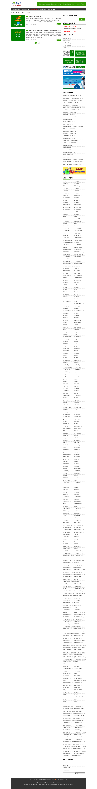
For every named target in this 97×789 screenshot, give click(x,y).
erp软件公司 (66, 421)
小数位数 (76, 438)
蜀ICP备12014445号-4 (48, 786)
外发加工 (65, 292)
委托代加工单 (66, 379)
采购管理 (76, 499)
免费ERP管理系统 (67, 600)
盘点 (75, 223)
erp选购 (76, 362)
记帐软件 (76, 548)
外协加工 (76, 292)
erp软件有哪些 (77, 369)
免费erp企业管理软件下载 (80, 657)
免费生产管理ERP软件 (68, 633)
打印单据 (65, 588)
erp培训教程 (66, 496)
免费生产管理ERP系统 (79, 631)
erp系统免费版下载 (67, 659)
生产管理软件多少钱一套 (69, 572)
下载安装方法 (66, 47)
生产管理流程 (77, 266)
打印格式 (76, 475)
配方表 (76, 216)
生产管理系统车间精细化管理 (69, 720)
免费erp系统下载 (67, 525)
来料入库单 (77, 452)
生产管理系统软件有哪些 (80, 659)
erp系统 (76, 181)
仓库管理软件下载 (78, 567)
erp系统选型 (66, 365)
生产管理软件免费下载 (68, 619)
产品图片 (76, 324)
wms (75, 343)
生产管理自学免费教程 (79, 748)
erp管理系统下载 (78, 237)
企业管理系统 (66, 579)
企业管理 (65, 694)
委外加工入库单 (67, 454)
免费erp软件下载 (78, 254)
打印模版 (65, 475)
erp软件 (65, 183)
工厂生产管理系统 (78, 678)
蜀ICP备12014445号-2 (40, 786)
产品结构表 (66, 461)
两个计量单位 (77, 433)
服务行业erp (77, 186)
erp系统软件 (66, 202)
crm (64, 376)
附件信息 (76, 435)
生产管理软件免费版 (79, 532)
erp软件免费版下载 (67, 598)
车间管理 (76, 602)
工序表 (65, 515)
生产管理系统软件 (67, 616)
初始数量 (76, 463)
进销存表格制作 (67, 734)
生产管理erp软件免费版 (68, 581)
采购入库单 (77, 449)
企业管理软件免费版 (68, 562)
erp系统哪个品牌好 (67, 367)
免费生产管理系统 (67, 614)
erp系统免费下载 (67, 558)
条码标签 (65, 334)
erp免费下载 (66, 237)
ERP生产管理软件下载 (68, 652)
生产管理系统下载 (78, 572)
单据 (64, 329)
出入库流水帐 (66, 487)
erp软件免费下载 (67, 240)
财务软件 (76, 536)
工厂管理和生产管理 (68, 751)
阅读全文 (59, 24)
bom (65, 211)
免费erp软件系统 (67, 586)
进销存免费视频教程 (68, 753)
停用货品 (65, 506)
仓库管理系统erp (78, 730)
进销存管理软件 (78, 426)
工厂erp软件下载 (67, 256)
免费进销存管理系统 (79, 685)
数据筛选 (65, 397)
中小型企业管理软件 (68, 668)
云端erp (65, 697)
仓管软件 (76, 197)
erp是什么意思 (77, 233)
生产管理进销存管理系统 (80, 732)
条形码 (65, 332)
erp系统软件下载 (78, 551)
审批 (75, 339)
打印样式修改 (66, 478)
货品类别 (65, 494)
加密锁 (65, 699)
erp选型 (65, 362)
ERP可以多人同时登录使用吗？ (69, 128)
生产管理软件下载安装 (68, 576)
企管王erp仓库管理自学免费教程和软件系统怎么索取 (73, 164)
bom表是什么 (77, 534)
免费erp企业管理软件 (79, 649)
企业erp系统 (66, 244)
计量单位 (76, 430)
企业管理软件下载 (67, 638)
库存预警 (65, 489)
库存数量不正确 (67, 407)
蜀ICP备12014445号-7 (57, 786)
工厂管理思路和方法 (68, 682)
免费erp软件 (77, 421)
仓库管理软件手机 (67, 722)
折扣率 (76, 423)
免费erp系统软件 (78, 584)
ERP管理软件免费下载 (68, 635)
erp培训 (65, 282)
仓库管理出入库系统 (79, 718)
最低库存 (76, 489)
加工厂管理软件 (78, 299)
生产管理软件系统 (78, 621)
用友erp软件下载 (78, 240)
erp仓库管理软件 (78, 654)
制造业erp (76, 666)
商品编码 (76, 379)
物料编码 (65, 440)
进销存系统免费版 (67, 685)
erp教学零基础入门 (68, 706)
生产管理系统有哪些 (79, 616)
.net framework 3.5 (67, 501)
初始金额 (65, 468)
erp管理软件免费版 (67, 591)
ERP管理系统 (66, 193)
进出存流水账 (66, 416)
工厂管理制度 (66, 219)
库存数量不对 (77, 515)
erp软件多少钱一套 (67, 560)
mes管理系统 (66, 369)
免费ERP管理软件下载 (79, 642)
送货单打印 (66, 664)
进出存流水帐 (77, 414)
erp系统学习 (77, 308)
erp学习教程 (66, 287)
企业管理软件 (77, 221)
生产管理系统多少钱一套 (69, 574)
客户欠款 (76, 478)
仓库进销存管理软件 (68, 263)
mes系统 (76, 268)
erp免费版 (65, 584)
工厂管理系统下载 (67, 621)
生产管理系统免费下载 (79, 626)
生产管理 (66, 221)
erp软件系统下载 (78, 586)
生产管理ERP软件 (78, 553)
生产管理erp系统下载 (68, 631)
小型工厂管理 (77, 273)
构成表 (65, 216)
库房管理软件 (66, 671)
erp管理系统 (66, 320)
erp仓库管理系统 (78, 261)
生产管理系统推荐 (78, 739)
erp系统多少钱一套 (78, 565)
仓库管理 (66, 675)
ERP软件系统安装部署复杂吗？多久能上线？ (72, 95)
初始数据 (65, 466)
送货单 (76, 506)
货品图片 (65, 324)
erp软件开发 (77, 315)
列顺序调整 (66, 449)
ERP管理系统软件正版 (68, 748)
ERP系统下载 (34, 9)
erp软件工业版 (77, 687)
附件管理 (76, 317)
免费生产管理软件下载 (79, 628)
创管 (65, 689)
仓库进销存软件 (78, 682)
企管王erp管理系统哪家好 (68, 124)
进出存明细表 (77, 482)
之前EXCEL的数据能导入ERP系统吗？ (71, 102)
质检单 (76, 346)
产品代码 (65, 386)
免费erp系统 (77, 520)
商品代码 (76, 383)
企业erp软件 (66, 247)
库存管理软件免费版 (79, 251)
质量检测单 (66, 350)
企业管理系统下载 (78, 638)
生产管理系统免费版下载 (69, 647)
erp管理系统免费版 (67, 527)
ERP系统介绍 (67, 38)
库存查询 (65, 704)
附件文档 (65, 317)
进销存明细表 (66, 485)
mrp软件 (76, 374)
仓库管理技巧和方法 (68, 737)
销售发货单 (77, 454)
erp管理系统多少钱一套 (79, 588)
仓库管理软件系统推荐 (68, 713)
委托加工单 (66, 294)
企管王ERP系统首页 (22, 12)
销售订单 (66, 511)
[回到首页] (24, 4)
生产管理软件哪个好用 (68, 730)
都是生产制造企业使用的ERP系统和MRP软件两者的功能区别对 (45, 30)
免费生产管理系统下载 (68, 628)
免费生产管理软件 (78, 624)
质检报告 (76, 357)
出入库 (76, 480)
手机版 (65, 503)
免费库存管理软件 (67, 254)
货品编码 (65, 381)
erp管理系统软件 (67, 553)
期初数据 (76, 466)
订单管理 (76, 543)
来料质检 (76, 353)
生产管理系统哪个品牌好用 (69, 626)
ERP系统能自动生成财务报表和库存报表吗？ (72, 110)
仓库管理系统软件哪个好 (80, 680)
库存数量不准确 (78, 407)
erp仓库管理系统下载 (79, 560)
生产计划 (66, 228)
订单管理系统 (66, 546)
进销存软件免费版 (67, 673)
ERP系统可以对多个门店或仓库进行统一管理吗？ (73, 98)
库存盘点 (65, 223)
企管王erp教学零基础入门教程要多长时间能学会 (73, 126)
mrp (75, 372)
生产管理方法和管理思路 (80, 744)
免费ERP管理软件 (78, 635)
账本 (64, 680)
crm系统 (76, 376)
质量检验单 (77, 348)
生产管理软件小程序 (68, 727)
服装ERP (65, 186)
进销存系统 (66, 543)
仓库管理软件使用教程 (68, 718)
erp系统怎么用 (66, 306)
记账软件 (65, 666)
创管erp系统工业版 (78, 689)
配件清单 (76, 461)
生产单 (65, 277)
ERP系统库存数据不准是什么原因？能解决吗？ (72, 100)
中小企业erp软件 (78, 668)
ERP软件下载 (66, 40)
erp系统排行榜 (77, 367)
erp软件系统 (77, 202)
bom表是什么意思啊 (68, 654)
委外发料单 (66, 459)
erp (64, 181)
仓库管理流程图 (78, 219)
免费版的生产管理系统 (79, 612)
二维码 (76, 334)
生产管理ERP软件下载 (68, 555)
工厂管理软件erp (78, 720)
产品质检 (76, 350)
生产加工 (76, 661)
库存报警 (76, 487)
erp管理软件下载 (78, 277)
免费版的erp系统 (78, 598)
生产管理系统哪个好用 (79, 741)
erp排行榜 (65, 190)
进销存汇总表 (66, 482)
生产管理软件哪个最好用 (69, 746)
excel (65, 438)
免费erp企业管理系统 (68, 649)
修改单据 (65, 343)
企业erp (76, 518)
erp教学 (76, 282)
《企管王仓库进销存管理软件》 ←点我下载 (72, 28)
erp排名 (65, 188)
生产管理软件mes (67, 739)
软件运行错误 (77, 428)
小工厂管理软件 (67, 299)
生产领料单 (66, 456)
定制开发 (65, 393)
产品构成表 (66, 463)
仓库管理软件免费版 (79, 310)
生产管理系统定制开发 (68, 744)
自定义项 (65, 442)
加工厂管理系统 (67, 301)
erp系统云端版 (77, 671)
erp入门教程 (77, 393)
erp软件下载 (77, 235)
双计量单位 (66, 433)
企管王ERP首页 (16, 9)
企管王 (76, 562)
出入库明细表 (77, 485)
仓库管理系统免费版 (68, 266)
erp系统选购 (77, 365)
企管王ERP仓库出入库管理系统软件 (70, 117)
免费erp (65, 520)
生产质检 (65, 357)
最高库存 (65, 492)
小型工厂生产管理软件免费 (69, 711)
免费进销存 (77, 473)
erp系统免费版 (66, 565)
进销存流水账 (77, 416)
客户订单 (65, 518)
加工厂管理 (77, 270)
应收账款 (65, 402)
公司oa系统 (77, 675)
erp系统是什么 (66, 233)
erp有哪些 (76, 183)
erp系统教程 (66, 308)
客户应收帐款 (66, 480)
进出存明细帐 (77, 412)
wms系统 (65, 346)
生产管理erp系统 (78, 591)
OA (75, 607)
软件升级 (65, 400)
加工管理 (76, 296)
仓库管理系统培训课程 (79, 713)
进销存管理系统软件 (68, 725)
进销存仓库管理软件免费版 (80, 746)
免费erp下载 (77, 522)
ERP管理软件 (77, 193)
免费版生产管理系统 (68, 602)
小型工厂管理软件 (67, 275)
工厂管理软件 (66, 207)
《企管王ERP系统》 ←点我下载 (69, 26)
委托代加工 (77, 294)
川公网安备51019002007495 (61, 779)
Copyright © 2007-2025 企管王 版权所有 (38, 779)
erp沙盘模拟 (77, 242)
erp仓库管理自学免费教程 (80, 704)
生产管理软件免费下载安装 (80, 569)
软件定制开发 (77, 322)
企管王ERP (77, 755)
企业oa (76, 673)
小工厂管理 (66, 273)
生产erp (65, 419)
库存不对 (65, 409)
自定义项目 (77, 442)
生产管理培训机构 (78, 727)
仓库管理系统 (77, 195)
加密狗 (65, 701)
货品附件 (65, 322)
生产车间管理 (77, 228)
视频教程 (65, 200)
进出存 (76, 409)
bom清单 (76, 459)
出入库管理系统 (78, 336)
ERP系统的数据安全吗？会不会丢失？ (71, 105)
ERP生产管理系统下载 (79, 652)
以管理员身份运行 (78, 503)
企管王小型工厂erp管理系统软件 (69, 112)
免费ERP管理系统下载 (68, 645)
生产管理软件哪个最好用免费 (81, 751)
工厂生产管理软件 (67, 532)
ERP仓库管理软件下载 (79, 647)
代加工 (76, 289)
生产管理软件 (77, 200)
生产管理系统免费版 (79, 529)
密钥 (75, 701)
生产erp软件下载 (78, 256)
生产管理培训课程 (78, 706)
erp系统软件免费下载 (68, 242)
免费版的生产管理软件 (79, 614)
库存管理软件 (77, 249)
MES (76, 301)
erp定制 (76, 386)
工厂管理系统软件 (67, 715)
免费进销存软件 (67, 678)
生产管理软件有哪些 (79, 619)
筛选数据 (76, 397)
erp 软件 (76, 541)
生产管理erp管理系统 (79, 753)
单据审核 (76, 341)
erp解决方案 (77, 419)
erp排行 (76, 188)
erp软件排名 (66, 536)
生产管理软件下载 (67, 569)
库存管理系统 (66, 251)
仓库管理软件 (66, 197)
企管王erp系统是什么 (67, 119)
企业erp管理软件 (78, 247)
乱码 (64, 430)
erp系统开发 (66, 390)
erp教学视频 (66, 284)
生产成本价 (66, 315)
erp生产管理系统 (78, 230)
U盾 (75, 699)
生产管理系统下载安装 (79, 574)
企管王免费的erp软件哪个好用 (69, 114)
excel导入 (65, 447)
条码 (75, 332)
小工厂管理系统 (78, 275)
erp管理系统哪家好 (78, 664)
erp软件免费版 (77, 558)
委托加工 (65, 289)
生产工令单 (77, 329)
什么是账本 (66, 423)
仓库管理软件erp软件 (79, 715)
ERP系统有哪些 (67, 607)
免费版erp (76, 581)
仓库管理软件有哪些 (79, 722)
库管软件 (65, 195)
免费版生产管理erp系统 (68, 593)
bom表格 (76, 211)
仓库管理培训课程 (78, 734)
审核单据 (65, 341)
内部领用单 (77, 456)
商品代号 (65, 383)
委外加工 (76, 287)
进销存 (65, 412)
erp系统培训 (77, 306)
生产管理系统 (77, 204)
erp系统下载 (66, 235)
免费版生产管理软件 (79, 576)
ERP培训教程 (43, 9)
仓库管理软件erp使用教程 (69, 708)
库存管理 (76, 692)
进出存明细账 (66, 414)
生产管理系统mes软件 (79, 708)
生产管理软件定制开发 (68, 661)
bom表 (65, 214)
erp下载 (65, 280)
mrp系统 (65, 374)
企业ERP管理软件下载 (68, 642)
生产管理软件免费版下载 (80, 645)
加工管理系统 (77, 209)
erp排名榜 (76, 190)
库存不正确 (66, 405)
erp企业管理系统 (78, 244)
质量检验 (76, 355)
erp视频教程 (77, 494)
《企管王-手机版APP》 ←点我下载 (70, 31)
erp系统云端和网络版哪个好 (80, 697)
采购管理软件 (77, 546)
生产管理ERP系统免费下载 (69, 595)
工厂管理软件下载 (78, 555)
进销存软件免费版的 (68, 732)
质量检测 (65, 353)
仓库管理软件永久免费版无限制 (70, 755)
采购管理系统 (66, 548)
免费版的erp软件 (78, 595)
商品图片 (65, 327)
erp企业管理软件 (67, 249)
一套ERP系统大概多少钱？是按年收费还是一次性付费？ (74, 107)
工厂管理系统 (77, 207)
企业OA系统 (77, 605)
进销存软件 (77, 327)
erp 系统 (65, 541)
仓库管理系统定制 (78, 711)
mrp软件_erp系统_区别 (35, 16)
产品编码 (76, 381)
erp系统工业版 (66, 687)
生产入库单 (66, 452)
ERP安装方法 (25, 9)
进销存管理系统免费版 (68, 567)
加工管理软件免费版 (79, 303)
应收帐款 (76, 400)
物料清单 (76, 214)
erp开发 (65, 388)
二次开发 (76, 390)
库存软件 (65, 539)
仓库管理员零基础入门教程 (69, 741)
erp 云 (76, 694)
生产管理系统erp (78, 725)
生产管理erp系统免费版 (79, 593)
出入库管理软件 (67, 336)
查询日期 (76, 511)
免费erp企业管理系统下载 (69, 657)
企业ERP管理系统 (67, 640)
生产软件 (76, 226)
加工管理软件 (66, 209)
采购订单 (65, 499)
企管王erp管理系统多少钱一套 (69, 121)
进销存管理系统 (67, 428)
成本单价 (65, 426)
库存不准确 (77, 405)
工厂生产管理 (51, 9)
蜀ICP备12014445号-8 (50, 779)
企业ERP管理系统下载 (79, 640)
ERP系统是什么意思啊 (68, 605)
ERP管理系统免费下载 (79, 633)
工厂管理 (66, 692)
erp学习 (76, 284)
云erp (76, 579)
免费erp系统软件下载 (79, 525)
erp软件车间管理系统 (79, 737)
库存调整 (76, 539)
